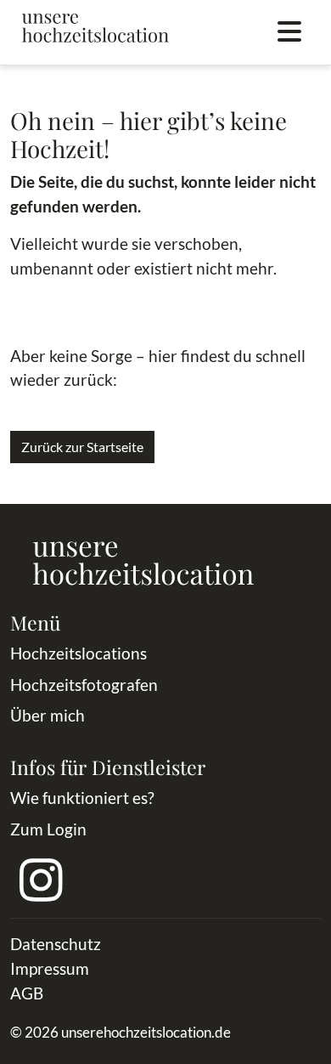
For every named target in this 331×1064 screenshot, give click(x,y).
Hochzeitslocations (78, 653)
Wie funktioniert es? (82, 797)
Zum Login (48, 829)
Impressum (49, 968)
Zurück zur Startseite (82, 447)
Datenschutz (55, 944)
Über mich (47, 715)
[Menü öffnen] (289, 32)
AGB (26, 993)
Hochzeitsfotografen (84, 684)
